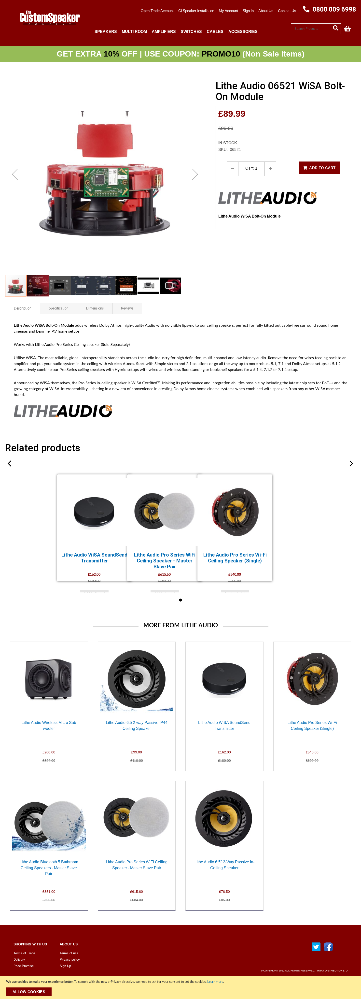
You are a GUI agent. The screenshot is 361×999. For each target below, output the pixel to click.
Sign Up (65, 966)
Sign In (248, 11)
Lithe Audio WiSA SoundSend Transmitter (94, 558)
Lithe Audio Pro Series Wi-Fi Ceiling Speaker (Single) (235, 558)
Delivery (19, 959)
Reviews (127, 308)
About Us (265, 11)
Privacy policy (70, 959)
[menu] (191, 31)
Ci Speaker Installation (196, 11)
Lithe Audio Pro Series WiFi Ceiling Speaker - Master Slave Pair (164, 561)
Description (22, 308)
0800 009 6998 (333, 9)
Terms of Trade (24, 953)
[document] (181, 987)
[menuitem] (106, 31)
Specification (59, 308)
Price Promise (24, 966)
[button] (15, 174)
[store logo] (48, 29)
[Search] (337, 27)
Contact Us (287, 11)
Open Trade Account (157, 11)
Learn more (215, 982)
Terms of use (69, 953)
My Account (228, 11)
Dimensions (95, 308)
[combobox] (316, 29)
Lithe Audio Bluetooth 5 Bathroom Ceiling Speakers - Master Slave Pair (49, 868)
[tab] (22, 308)
